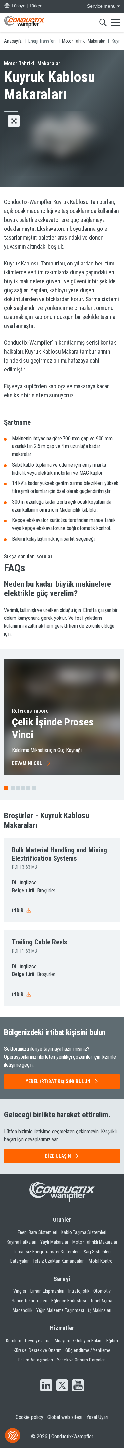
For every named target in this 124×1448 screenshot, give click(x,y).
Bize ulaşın (58, 1156)
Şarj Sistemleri (97, 1251)
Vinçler (19, 1291)
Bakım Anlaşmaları (35, 1359)
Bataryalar (19, 1261)
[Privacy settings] (12, 1435)
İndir (17, 910)
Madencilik (23, 1310)
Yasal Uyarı (97, 1417)
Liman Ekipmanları (47, 1291)
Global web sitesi (64, 1417)
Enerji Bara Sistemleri (38, 1232)
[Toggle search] (103, 22)
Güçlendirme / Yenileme (87, 1350)
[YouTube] (78, 1386)
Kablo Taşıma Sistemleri (83, 1232)
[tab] (13, 788)
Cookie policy (29, 1417)
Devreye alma (38, 1340)
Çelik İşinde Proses (53, 728)
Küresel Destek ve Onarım (38, 1350)
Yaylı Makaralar (54, 1242)
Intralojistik (78, 1291)
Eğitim (112, 1340)
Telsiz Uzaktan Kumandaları (59, 1261)
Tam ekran (19, 121)
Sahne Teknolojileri (30, 1300)
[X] (62, 1386)
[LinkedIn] (46, 1386)
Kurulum (13, 1340)
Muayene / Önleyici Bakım (79, 1340)
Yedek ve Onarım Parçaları (81, 1359)
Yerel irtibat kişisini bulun (58, 1081)
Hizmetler (62, 1327)
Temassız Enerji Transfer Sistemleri (46, 1251)
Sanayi (62, 1278)
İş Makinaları (99, 1310)
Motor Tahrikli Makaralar (94, 1242)
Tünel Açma (101, 1300)
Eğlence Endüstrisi (68, 1300)
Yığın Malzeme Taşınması (60, 1310)
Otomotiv (102, 1291)
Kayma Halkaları (21, 1242)
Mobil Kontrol (101, 1261)
